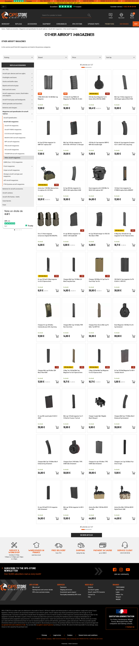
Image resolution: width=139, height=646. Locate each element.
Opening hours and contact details (42, 590)
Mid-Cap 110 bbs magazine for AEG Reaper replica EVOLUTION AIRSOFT (123, 98)
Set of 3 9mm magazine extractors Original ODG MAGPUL (47, 235)
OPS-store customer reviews (41, 592)
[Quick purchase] (57, 108)
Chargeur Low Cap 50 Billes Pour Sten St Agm (124, 463)
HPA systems (77, 24)
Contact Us (91, 594)
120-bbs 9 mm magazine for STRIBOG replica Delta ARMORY (123, 189)
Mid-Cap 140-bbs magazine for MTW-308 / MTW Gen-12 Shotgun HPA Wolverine (73, 144)
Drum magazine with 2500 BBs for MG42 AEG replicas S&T (99, 189)
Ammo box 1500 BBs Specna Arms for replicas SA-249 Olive (48, 189)
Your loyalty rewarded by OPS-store (70, 594)
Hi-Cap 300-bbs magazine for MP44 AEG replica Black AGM (72, 189)
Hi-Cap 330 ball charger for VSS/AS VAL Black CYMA (99, 235)
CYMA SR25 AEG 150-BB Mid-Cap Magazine (48, 98)
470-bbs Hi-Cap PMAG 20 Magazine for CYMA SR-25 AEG (72, 98)
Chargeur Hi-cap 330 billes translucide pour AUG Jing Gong (47, 326)
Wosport (118, 597)
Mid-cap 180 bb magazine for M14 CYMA (73, 508)
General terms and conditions (88, 635)
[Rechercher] (89, 15)
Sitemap (44, 635)
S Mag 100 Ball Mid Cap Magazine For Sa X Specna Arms (98, 371)
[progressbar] (86, 67)
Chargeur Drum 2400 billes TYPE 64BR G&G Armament (72, 463)
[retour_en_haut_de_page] (136, 386)
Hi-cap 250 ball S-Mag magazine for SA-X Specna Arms (47, 280)
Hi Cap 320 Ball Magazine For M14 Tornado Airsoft (124, 371)
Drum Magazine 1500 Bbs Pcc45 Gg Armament (124, 326)
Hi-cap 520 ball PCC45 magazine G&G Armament (47, 508)
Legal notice (57, 635)
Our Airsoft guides (93, 590)
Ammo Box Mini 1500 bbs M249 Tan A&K (98, 508)
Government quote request (68, 592)
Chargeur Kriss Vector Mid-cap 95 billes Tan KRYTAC (99, 326)
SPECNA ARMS (85, 3)
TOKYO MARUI (120, 587)
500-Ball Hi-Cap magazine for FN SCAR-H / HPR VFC (124, 280)
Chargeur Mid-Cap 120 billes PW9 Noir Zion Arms (73, 326)
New (135, 24)
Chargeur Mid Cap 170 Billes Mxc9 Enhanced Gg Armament (124, 417)
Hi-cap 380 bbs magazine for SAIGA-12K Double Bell (71, 235)
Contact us (130, 627)
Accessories (32, 24)
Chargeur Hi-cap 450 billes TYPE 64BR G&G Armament (98, 463)
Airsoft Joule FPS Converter (96, 592)
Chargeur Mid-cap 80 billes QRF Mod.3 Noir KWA (47, 371)
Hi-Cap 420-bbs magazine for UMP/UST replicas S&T (46, 143)
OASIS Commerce (73, 643)
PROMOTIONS (109, 24)
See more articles (86, 535)
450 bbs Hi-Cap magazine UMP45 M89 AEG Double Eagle (99, 143)
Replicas (18, 24)
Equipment (47, 24)
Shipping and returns (66, 590)
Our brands (124, 24)
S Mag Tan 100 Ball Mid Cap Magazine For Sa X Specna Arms (72, 371)
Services (90, 587)
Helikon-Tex (119, 594)
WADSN (118, 599)
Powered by (64, 643)
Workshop (5, 24)
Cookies (69, 635)
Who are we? (36, 587)
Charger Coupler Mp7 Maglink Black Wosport (97, 417)
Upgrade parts (93, 24)
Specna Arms (120, 590)
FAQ (89, 597)
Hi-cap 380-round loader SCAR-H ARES (47, 417)
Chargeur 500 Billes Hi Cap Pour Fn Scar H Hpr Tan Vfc (99, 280)
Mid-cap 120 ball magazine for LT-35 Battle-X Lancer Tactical (73, 417)
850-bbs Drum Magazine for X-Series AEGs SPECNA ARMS (98, 98)
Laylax (118, 592)
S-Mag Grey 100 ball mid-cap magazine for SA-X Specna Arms (124, 235)
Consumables (61, 24)
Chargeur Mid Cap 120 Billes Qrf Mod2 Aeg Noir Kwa (72, 280)
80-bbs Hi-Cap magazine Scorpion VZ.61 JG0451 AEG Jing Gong (124, 143)
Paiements (63, 587)
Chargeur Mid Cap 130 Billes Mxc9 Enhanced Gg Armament (48, 463)
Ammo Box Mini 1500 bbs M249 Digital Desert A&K (123, 508)
